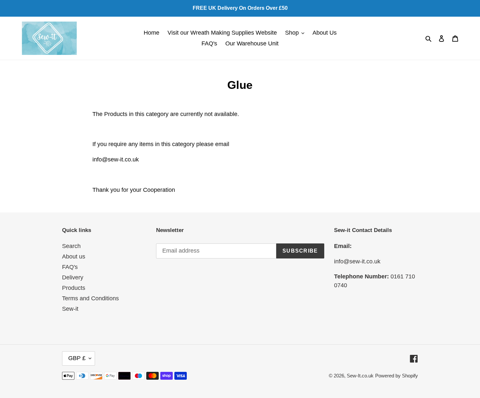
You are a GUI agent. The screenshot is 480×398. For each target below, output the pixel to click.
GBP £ (77, 358)
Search (71, 246)
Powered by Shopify (396, 375)
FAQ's (70, 267)
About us (73, 256)
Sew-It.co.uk (360, 375)
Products (73, 288)
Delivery (72, 277)
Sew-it (70, 309)
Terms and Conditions (90, 298)
